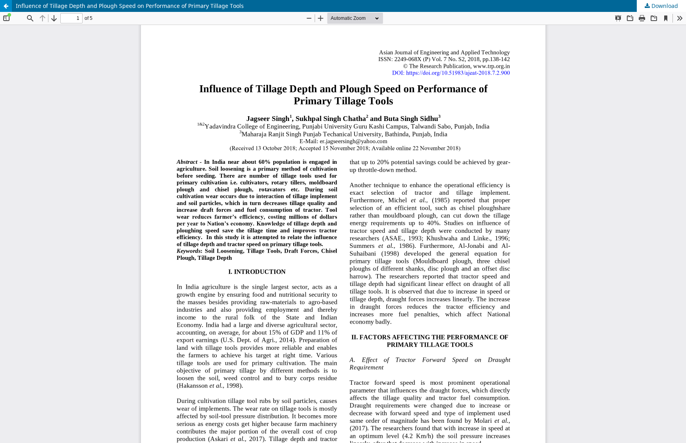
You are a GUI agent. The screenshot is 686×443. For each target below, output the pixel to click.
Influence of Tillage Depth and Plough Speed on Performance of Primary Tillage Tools (130, 6)
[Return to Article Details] (6, 6)
